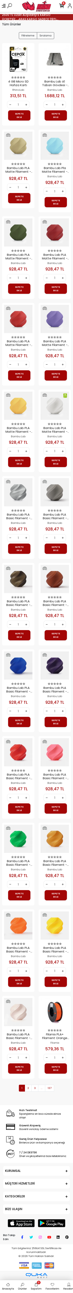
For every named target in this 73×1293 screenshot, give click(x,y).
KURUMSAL (13, 1171)
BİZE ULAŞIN (13, 1209)
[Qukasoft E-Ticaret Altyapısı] (36, 1275)
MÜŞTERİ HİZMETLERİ (20, 1183)
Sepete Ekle (19, 115)
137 (50, 1088)
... (42, 1088)
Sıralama (46, 35)
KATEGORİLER (15, 1196)
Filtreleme (27, 35)
